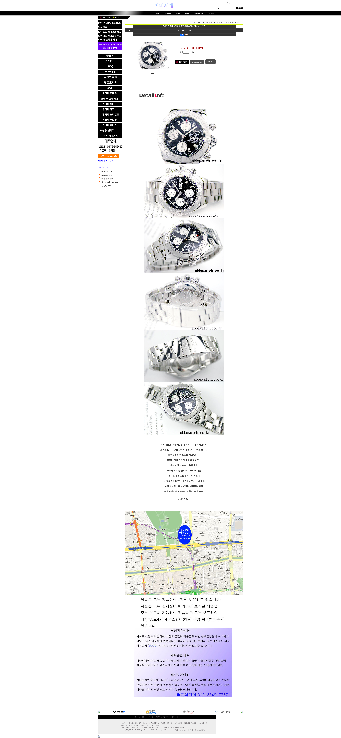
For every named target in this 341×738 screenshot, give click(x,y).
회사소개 (142, 717)
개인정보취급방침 (162, 717)
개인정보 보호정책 (135, 725)
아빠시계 (133, 730)
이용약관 (150, 717)
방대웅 (157, 725)
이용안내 (174, 717)
